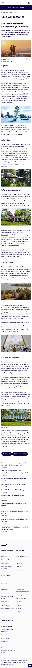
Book (9, 7)
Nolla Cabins (22, 267)
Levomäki (4, 235)
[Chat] (30, 665)
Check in (21, 7)
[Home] (16, 3)
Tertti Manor (20, 377)
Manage (15, 7)
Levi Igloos (4, 87)
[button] (3, 2)
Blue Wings (9, 12)
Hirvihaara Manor (16, 430)
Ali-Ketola (24, 239)
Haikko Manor (5, 396)
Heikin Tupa (17, 252)
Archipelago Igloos (7, 127)
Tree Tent (25, 155)
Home (3, 12)
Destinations (16, 12)
